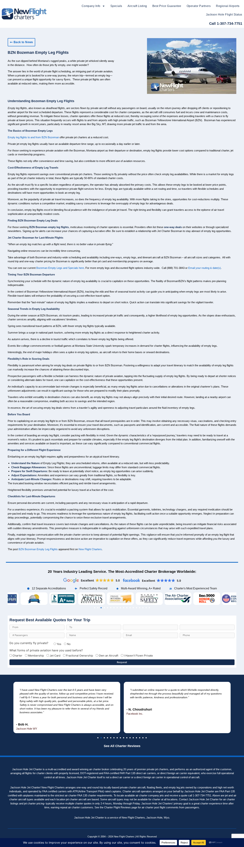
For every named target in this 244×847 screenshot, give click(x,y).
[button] (94, 607)
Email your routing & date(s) (204, 267)
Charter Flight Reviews (117, 807)
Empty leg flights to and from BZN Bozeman (33, 137)
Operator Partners (199, 5)
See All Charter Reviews (122, 746)
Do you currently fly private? (28, 643)
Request (122, 662)
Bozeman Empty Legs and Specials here (60, 267)
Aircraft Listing (137, 5)
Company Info (91, 5)
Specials (116, 5)
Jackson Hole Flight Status (224, 14)
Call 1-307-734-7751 (225, 23)
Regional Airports (228, 5)
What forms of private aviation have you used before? (46, 650)
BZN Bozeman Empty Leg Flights (38, 549)
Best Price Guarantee (166, 5)
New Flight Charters (90, 549)
